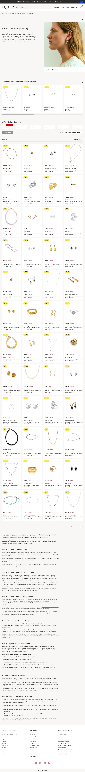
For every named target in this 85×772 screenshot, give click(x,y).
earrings (16, 578)
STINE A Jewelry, (52, 682)
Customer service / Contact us (65, 752)
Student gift (32, 743)
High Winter (14, 625)
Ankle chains (5, 745)
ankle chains (39, 588)
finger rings (22, 588)
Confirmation (33, 739)
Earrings (4, 736)
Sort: (61, 132)
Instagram (34, 690)
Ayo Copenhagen (18, 684)
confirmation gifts (46, 607)
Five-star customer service (55, 1)
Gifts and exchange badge (64, 741)
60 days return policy (42, 1)
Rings (3, 739)
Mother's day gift (54, 607)
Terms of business (62, 747)
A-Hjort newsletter (62, 734)
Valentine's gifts (5, 608)
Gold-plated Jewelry (34, 749)
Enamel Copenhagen (7, 684)
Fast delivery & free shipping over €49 (26, 1)
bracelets (28, 588)
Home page (4, 13)
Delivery (60, 736)
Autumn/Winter (5, 625)
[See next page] (82, 139)
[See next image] (82, 19)
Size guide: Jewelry (62, 754)
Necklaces (4, 743)
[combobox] (33, 7)
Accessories (4, 749)
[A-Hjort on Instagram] (40, 763)
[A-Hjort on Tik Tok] (49, 763)
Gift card (60, 739)
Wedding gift (33, 756)
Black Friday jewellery (35, 745)
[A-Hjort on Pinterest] (45, 763)
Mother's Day (33, 741)
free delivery (31, 541)
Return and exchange (63, 743)
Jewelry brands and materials (65, 745)
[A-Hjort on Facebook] (36, 763)
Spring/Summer (42, 624)
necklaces (26, 578)
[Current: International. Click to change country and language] (81, 2)
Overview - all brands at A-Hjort (17, 13)
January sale (33, 734)
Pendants (4, 747)
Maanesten (45, 682)
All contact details (42, 770)
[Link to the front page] (5, 7)
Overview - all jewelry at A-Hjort (9, 734)
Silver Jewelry (33, 752)
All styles (4, 754)
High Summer (49, 624)
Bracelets (4, 741)
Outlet (3, 752)
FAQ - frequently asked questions (65, 749)
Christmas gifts (14, 608)
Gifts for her (32, 754)
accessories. (46, 588)
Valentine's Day (33, 736)
